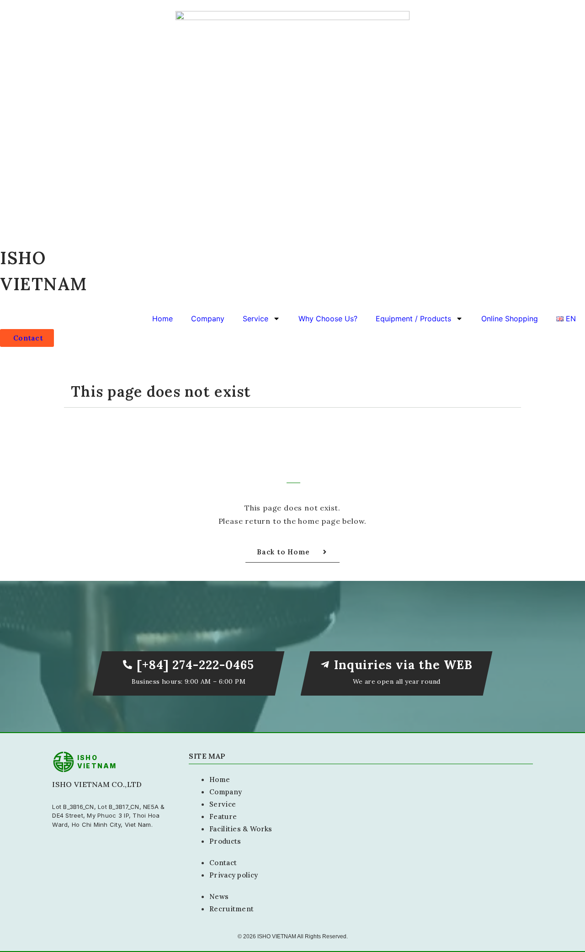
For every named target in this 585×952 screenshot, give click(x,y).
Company (207, 318)
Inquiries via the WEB (403, 664)
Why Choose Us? (327, 318)
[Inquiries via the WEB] (325, 664)
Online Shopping (509, 318)
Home (162, 318)
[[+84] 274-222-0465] (127, 664)
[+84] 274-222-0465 (195, 664)
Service (255, 318)
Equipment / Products (413, 318)
